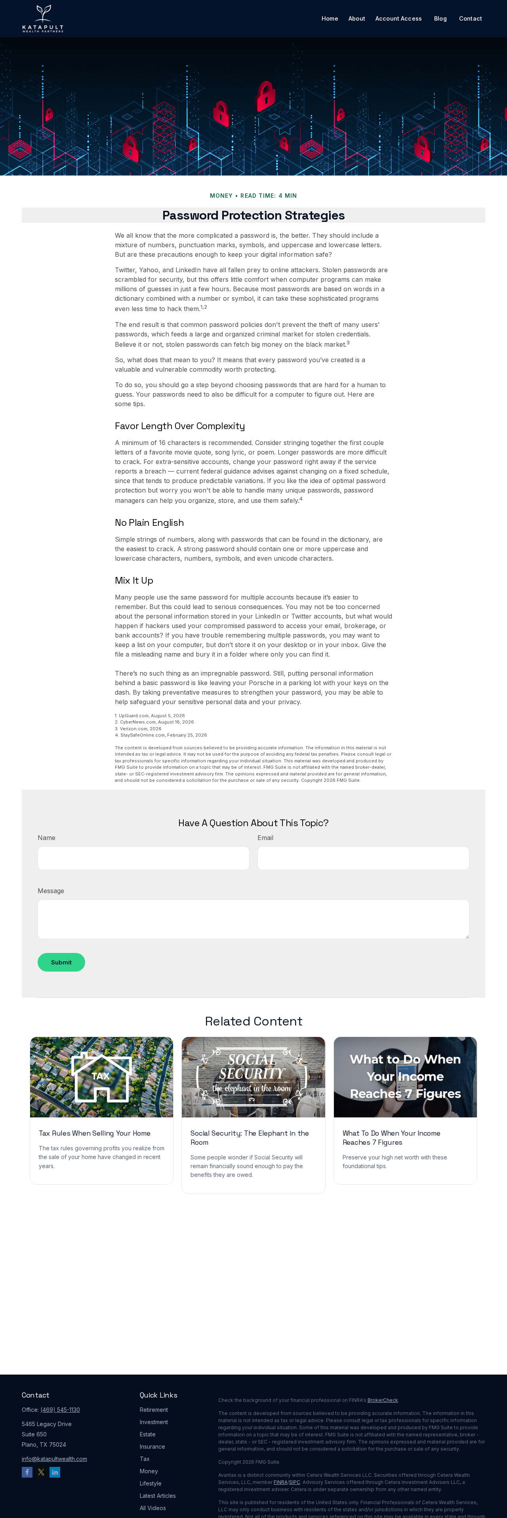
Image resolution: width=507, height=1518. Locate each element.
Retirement (154, 1409)
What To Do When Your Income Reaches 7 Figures (391, 1138)
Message (51, 891)
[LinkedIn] (55, 1472)
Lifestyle (151, 1483)
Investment (154, 1422)
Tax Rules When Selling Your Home (95, 1133)
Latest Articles (158, 1495)
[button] (329, 18)
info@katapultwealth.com (54, 1458)
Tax (145, 1458)
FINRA (281, 1482)
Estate (148, 1434)
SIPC (294, 1482)
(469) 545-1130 (60, 1409)
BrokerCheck (383, 1400)
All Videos (153, 1508)
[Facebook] (27, 1472)
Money (149, 1471)
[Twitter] (41, 1472)
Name (46, 838)
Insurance (152, 1446)
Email (265, 838)
